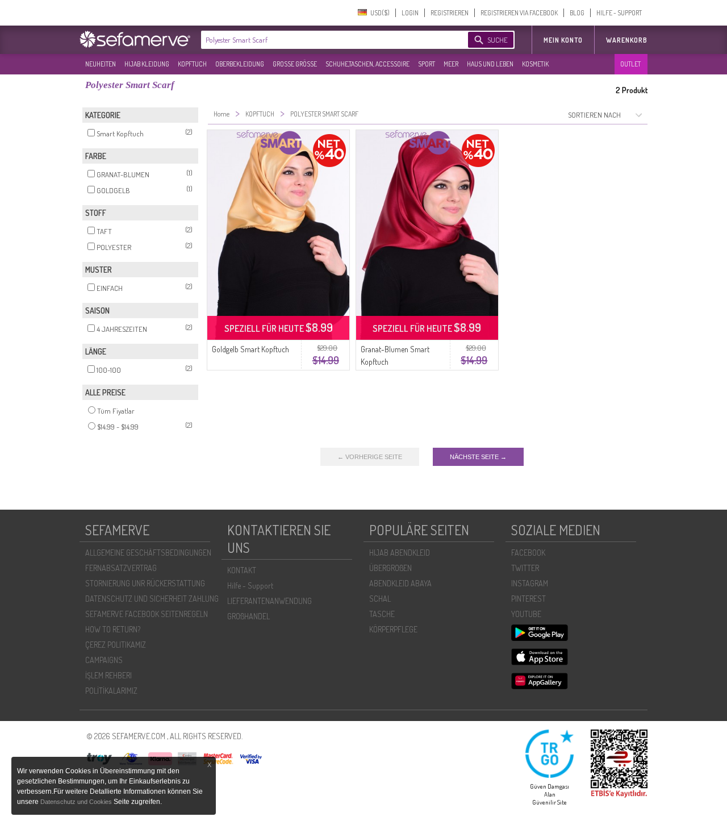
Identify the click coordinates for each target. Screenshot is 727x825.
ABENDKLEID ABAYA (400, 583)
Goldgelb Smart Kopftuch (250, 349)
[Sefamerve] (137, 39)
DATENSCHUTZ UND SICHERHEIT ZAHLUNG (152, 598)
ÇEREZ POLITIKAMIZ (115, 644)
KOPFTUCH (192, 64)
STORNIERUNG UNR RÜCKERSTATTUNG (145, 583)
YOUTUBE (526, 614)
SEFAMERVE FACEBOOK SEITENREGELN (146, 614)
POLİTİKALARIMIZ (111, 690)
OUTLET (630, 64)
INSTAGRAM (529, 583)
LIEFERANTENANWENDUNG (269, 601)
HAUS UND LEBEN (490, 64)
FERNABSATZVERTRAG (121, 568)
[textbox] (325, 40)
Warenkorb (626, 40)
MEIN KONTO (563, 40)
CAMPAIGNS (104, 660)
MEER (451, 64)
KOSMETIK (535, 64)
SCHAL (380, 598)
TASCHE (382, 614)
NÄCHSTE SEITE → (478, 456)
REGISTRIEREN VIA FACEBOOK (519, 13)
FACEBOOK (528, 552)
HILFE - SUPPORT (619, 13)
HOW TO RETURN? (112, 629)
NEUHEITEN (100, 64)
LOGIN (410, 13)
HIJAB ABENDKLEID (399, 552)
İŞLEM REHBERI (108, 675)
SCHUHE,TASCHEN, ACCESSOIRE (367, 64)
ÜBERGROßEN (390, 568)
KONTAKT (241, 570)
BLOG (577, 13)
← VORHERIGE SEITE (369, 456)
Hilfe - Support (250, 585)
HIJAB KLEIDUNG (146, 64)
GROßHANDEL (248, 616)
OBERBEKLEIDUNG (239, 64)
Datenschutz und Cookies (77, 801)
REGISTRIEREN (450, 13)
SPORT (426, 64)
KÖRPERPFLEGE (393, 629)
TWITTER (525, 568)
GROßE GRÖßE (295, 64)
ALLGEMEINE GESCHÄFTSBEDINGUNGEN (148, 552)
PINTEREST (528, 598)
